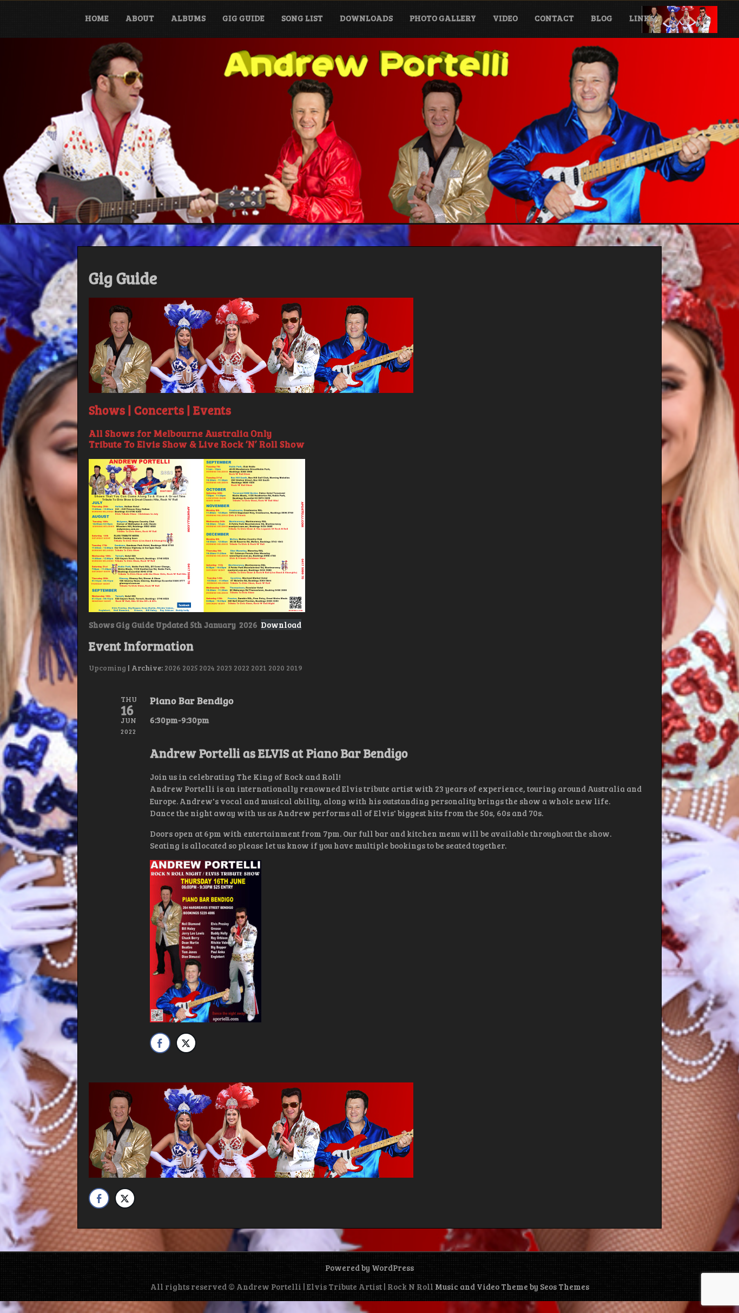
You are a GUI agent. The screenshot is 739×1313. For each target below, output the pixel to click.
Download (281, 624)
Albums (188, 17)
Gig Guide (243, 17)
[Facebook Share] (160, 1043)
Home (97, 17)
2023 (224, 667)
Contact (554, 17)
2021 (259, 667)
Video (505, 17)
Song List (302, 17)
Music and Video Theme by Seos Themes (512, 1286)
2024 (207, 667)
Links (641, 17)
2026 (172, 667)
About (140, 17)
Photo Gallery (443, 17)
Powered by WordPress (369, 1267)
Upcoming (107, 667)
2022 (241, 667)
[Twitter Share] (186, 1043)
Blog (601, 17)
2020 (276, 667)
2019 (294, 667)
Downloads (366, 17)
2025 (189, 667)
